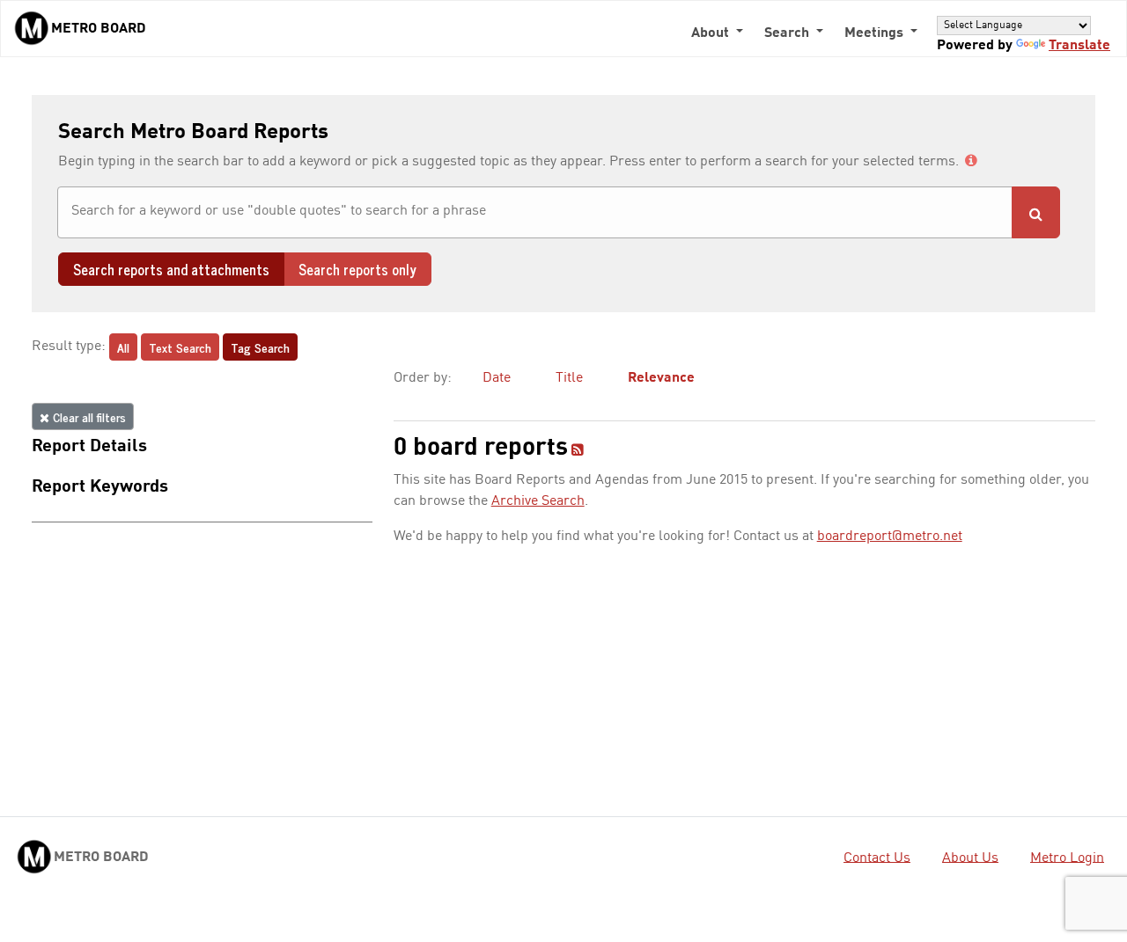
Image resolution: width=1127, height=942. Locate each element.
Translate (1079, 46)
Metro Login (1067, 858)
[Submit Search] (1036, 212)
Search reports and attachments (171, 269)
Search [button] (788, 33)
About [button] (712, 33)
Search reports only (357, 269)
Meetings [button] (875, 33)
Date (496, 378)
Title (569, 378)
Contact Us (876, 858)
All (123, 347)
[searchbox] (534, 211)
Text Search (180, 347)
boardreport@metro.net (889, 536)
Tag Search (260, 347)
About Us (970, 858)
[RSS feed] (577, 451)
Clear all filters (87, 416)
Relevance (661, 378)
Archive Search (538, 501)
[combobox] (535, 212)
